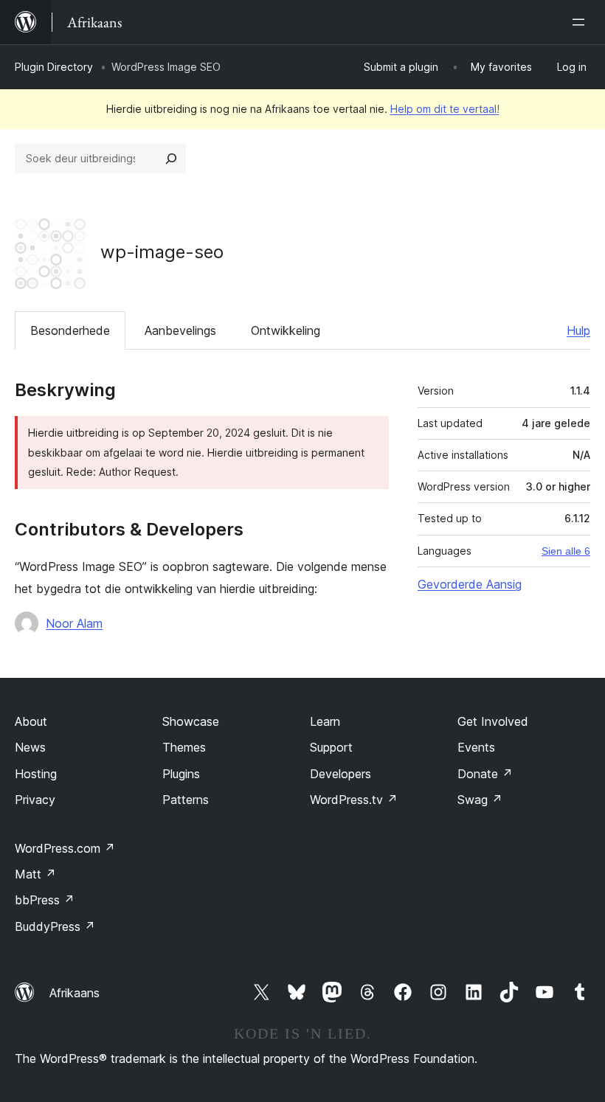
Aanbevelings (180, 330)
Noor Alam (74, 623)
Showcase (190, 721)
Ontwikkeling (285, 330)
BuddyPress (55, 926)
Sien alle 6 (566, 551)
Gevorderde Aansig (470, 584)
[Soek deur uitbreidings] (171, 158)
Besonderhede (70, 330)
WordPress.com (65, 848)
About (31, 721)
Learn (325, 721)
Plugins (181, 773)
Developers (340, 773)
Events (476, 747)
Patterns (185, 799)
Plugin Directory (54, 66)
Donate (485, 773)
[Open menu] (581, 22)
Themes (184, 747)
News (30, 747)
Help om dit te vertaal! (444, 109)
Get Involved (492, 721)
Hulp (578, 330)
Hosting (36, 773)
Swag (479, 799)
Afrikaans (74, 992)
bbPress (45, 900)
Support (331, 747)
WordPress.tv (354, 799)
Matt (35, 874)
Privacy (35, 799)
